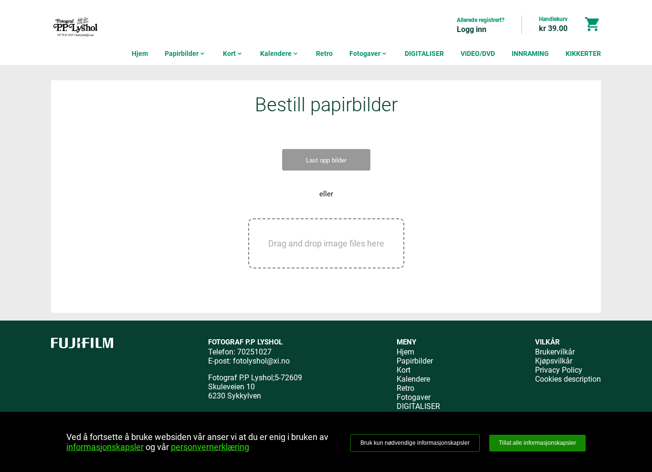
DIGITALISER (424, 53)
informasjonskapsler (105, 447)
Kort (233, 53)
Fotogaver (368, 53)
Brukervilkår (555, 351)
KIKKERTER (583, 53)
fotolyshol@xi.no (261, 360)
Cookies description (568, 379)
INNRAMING (530, 53)
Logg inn (471, 29)
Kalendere (279, 53)
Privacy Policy (558, 370)
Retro (324, 53)
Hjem (140, 53)
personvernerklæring (210, 447)
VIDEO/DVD (478, 53)
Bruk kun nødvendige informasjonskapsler (415, 443)
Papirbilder (185, 53)
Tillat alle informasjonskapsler (537, 443)
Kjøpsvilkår (553, 360)
